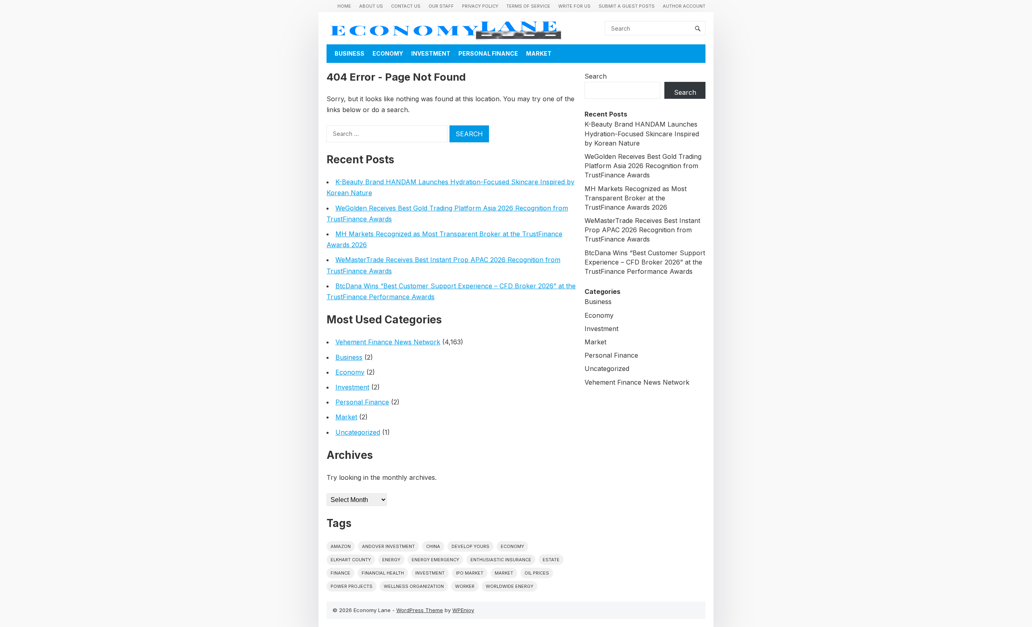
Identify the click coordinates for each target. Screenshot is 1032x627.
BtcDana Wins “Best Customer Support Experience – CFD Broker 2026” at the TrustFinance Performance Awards (645, 262)
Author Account (684, 6)
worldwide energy (509, 586)
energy (391, 559)
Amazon (341, 546)
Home (344, 6)
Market (538, 53)
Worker (464, 586)
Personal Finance (488, 53)
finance (340, 573)
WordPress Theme (419, 610)
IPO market (469, 573)
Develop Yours (470, 546)
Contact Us (405, 6)
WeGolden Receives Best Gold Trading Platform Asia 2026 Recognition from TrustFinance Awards (643, 165)
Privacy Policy (480, 6)
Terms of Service (528, 6)
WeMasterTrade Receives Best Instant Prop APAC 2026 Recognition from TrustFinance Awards (642, 230)
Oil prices (536, 573)
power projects (351, 586)
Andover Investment (388, 546)
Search (596, 76)
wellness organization (414, 586)
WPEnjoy (463, 610)
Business (349, 53)
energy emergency (435, 559)
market (504, 573)
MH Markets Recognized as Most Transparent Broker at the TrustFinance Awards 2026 (636, 198)
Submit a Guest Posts (627, 6)
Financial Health (383, 573)
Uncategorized (357, 432)
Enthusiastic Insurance (500, 559)
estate (551, 559)
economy (512, 546)
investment (430, 573)
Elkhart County (351, 559)
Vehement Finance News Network (387, 342)
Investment (430, 53)
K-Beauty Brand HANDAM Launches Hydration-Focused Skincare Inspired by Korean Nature (642, 133)
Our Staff (441, 6)
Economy (387, 53)
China (433, 546)
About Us (371, 6)
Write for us (574, 6)
